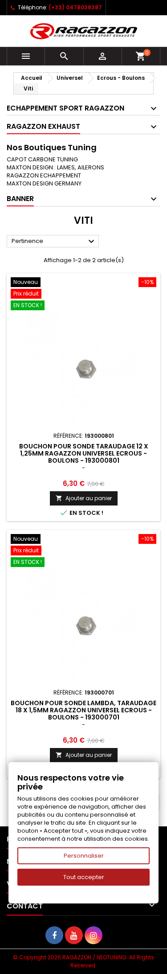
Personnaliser (84, 855)
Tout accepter (83, 877)
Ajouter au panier (84, 498)
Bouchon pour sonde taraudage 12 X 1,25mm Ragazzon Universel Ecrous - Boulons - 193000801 (83, 453)
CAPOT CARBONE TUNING (42, 159)
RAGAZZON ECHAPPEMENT (44, 175)
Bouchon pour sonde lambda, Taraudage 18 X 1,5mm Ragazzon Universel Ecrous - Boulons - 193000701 (83, 710)
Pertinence (54, 241)
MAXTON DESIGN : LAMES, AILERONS (55, 167)
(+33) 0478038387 (75, 7)
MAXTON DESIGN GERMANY (44, 183)
